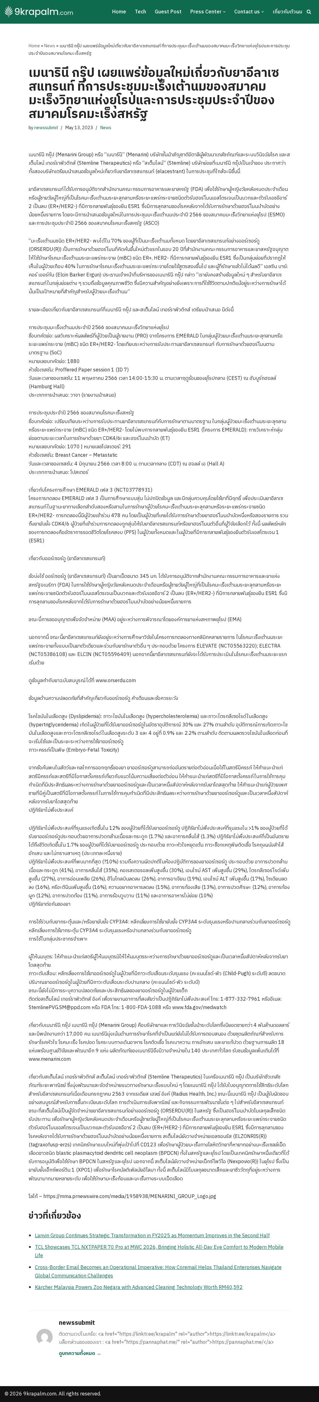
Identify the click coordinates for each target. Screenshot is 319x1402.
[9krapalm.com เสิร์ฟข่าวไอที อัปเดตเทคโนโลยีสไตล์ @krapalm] (40, 12)
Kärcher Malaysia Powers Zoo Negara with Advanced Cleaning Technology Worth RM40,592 (139, 1287)
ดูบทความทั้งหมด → (80, 1353)
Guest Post (168, 12)
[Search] (309, 11)
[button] (224, 12)
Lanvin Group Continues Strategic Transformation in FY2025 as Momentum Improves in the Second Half (152, 1236)
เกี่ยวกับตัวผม (287, 12)
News (49, 46)
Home (119, 12)
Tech (140, 12)
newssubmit (46, 128)
